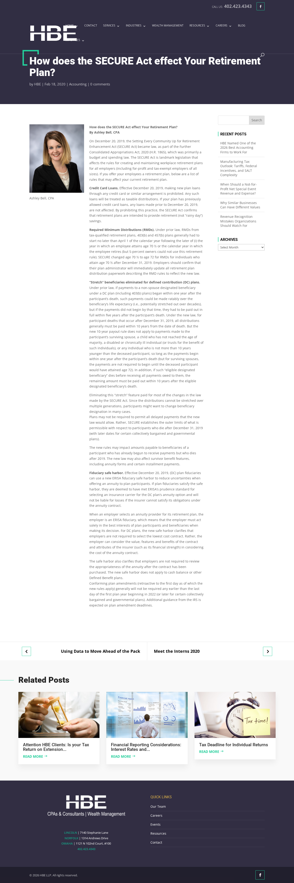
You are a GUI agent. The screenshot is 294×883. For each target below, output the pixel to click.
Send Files (72, 40)
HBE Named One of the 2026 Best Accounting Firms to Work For (238, 147)
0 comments (100, 84)
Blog (241, 25)
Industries (133, 25)
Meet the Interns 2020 (177, 651)
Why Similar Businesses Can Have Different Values (240, 205)
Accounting (78, 84)
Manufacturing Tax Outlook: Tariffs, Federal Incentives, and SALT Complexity (238, 168)
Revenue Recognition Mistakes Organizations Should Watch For (238, 221)
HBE (37, 84)
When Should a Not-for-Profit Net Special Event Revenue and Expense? (238, 188)
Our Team (158, 806)
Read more (33, 756)
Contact (90, 25)
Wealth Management (168, 25)
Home (69, 25)
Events (155, 824)
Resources (197, 25)
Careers (221, 25)
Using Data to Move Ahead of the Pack (100, 651)
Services (109, 25)
